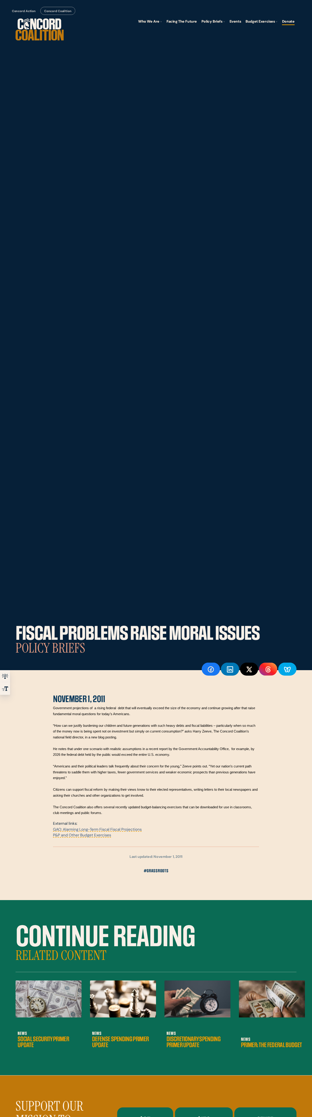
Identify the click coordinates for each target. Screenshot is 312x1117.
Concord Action (24, 11)
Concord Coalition (57, 11)
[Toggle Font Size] (5, 688)
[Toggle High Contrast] (5, 676)
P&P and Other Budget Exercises (82, 836)
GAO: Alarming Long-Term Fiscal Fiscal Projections (97, 830)
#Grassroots (156, 871)
